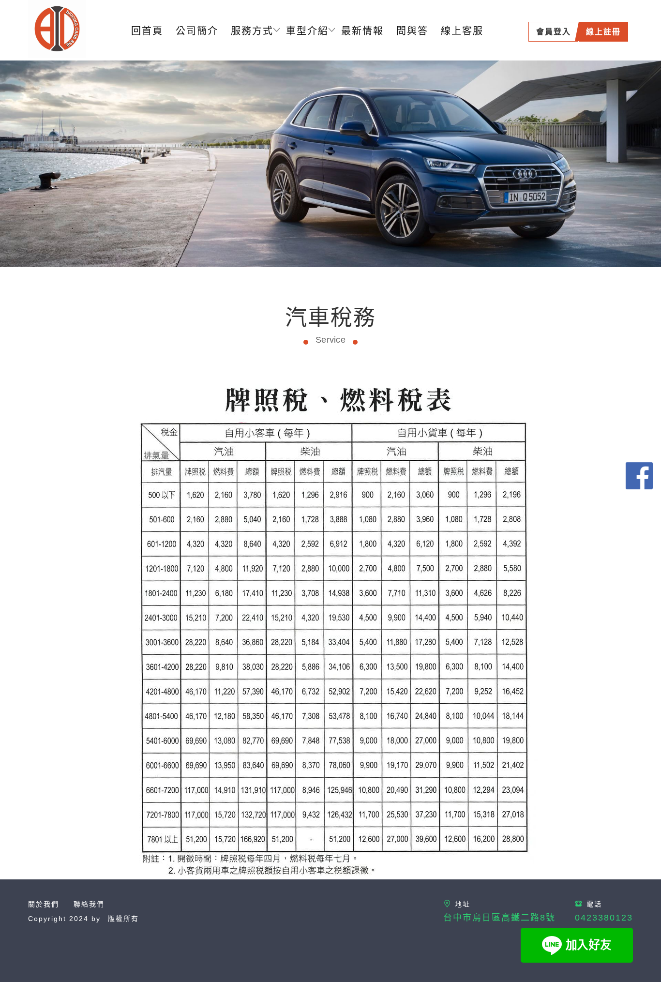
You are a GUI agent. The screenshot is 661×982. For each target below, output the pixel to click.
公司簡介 (197, 31)
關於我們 (43, 904)
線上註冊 (603, 32)
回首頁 (147, 31)
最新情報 (362, 31)
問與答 (412, 31)
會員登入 (553, 32)
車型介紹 (307, 31)
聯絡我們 (89, 904)
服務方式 (252, 31)
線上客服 (462, 31)
